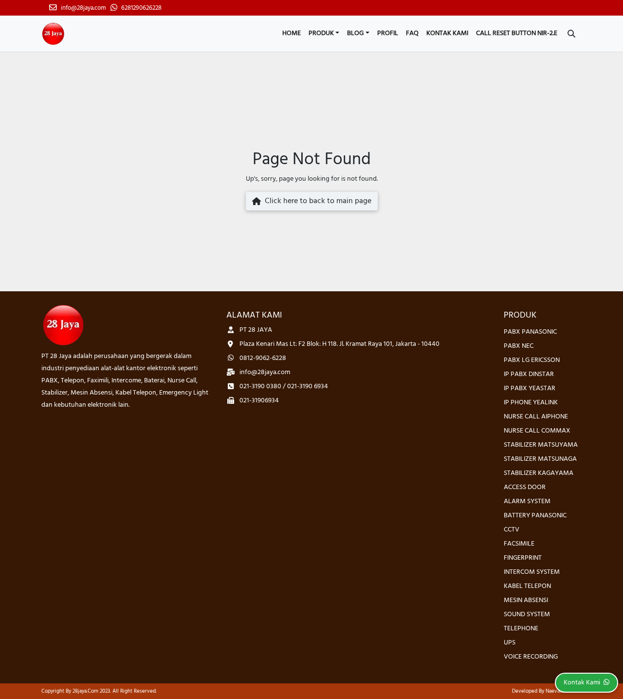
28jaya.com (85, 691)
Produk (321, 33)
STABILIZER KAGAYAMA (538, 473)
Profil (387, 33)
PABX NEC (518, 346)
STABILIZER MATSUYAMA (541, 445)
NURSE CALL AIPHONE (536, 416)
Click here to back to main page (316, 201)
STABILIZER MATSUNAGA (540, 459)
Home (291, 33)
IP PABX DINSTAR (529, 374)
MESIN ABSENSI (526, 600)
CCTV (511, 529)
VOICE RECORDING (531, 656)
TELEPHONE (521, 628)
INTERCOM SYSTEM (532, 572)
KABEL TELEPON (527, 586)
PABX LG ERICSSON (532, 360)
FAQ (412, 33)
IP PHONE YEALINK (531, 402)
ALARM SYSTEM (527, 501)
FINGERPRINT (523, 558)
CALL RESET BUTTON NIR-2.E (516, 33)
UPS (509, 642)
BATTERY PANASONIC (535, 515)
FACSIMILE (519, 543)
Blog (355, 33)
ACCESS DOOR (525, 487)
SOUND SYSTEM (527, 614)
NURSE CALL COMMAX (537, 430)
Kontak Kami (447, 33)
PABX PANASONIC (530, 332)
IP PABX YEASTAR (529, 388)
